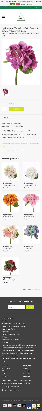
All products (6, 368)
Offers (4, 371)
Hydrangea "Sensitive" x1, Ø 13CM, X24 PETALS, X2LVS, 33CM (10, 184)
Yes (13, 4)
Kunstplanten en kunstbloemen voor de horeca (18, 348)
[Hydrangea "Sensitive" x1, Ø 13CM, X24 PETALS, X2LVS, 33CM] (10, 171)
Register (25, 368)
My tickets (26, 374)
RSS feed (5, 376)
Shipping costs (36, 289)
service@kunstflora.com (13, 390)
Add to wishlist (6, 150)
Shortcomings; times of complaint (13, 326)
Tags (3, 374)
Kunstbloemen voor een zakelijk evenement (17, 353)
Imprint (4, 321)
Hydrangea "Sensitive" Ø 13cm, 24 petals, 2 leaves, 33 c (31, 247)
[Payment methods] (4, 405)
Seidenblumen (32, 144)
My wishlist (26, 376)
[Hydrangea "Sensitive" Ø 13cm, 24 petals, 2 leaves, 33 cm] (10, 203)
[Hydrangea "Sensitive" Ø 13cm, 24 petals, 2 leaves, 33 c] (31, 234)
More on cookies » (26, 4)
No (18, 4)
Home (3, 33)
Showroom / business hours (11, 340)
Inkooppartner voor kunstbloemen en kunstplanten (19, 345)
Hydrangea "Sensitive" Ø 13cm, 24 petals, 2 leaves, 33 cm (10, 216)
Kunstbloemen (14, 144)
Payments (5, 332)
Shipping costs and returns (11, 334)
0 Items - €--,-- (36, 7)
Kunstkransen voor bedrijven (12, 356)
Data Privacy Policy (8, 329)
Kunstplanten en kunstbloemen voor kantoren (18, 350)
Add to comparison (18, 150)
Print (26, 150)
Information (6, 117)
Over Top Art (6, 342)
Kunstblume (23, 144)
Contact (4, 337)
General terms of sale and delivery (13, 324)
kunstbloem (5, 144)
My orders (26, 371)
